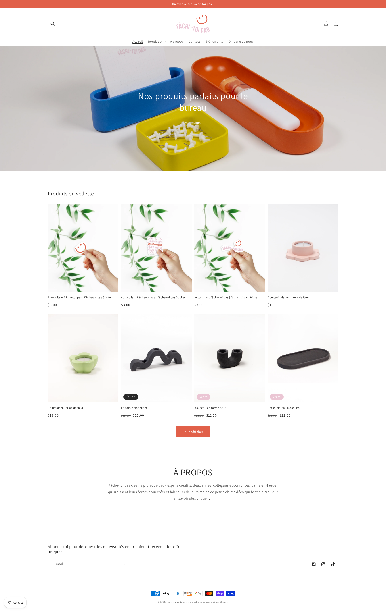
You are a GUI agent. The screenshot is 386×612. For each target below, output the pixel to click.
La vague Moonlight (134, 408)
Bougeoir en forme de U (210, 408)
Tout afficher (193, 431)
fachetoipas (173, 601)
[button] (53, 24)
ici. (210, 498)
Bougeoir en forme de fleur (65, 408)
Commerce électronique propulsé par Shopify (204, 601)
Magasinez (193, 122)
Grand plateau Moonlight (284, 408)
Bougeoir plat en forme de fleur (288, 297)
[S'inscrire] (123, 564)
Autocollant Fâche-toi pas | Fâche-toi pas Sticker (80, 297)
